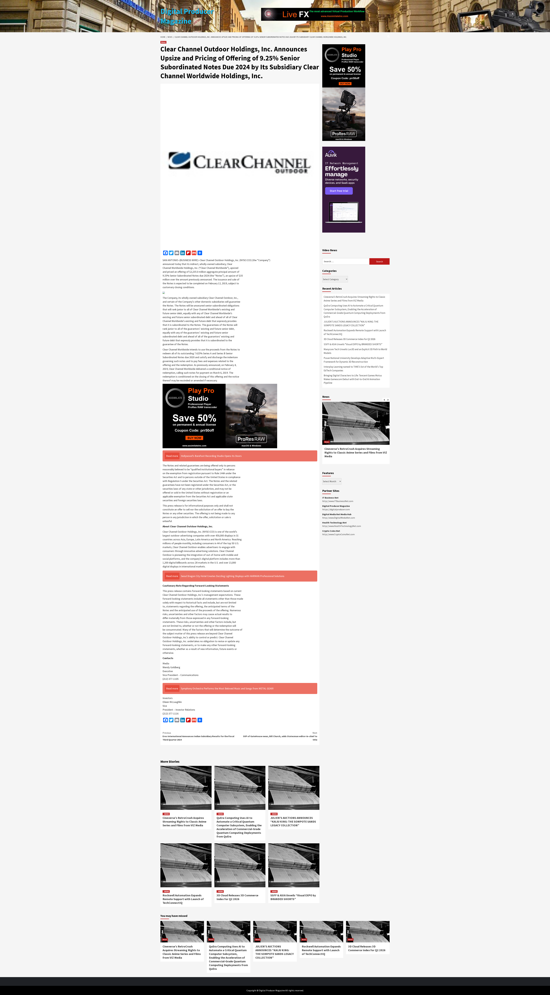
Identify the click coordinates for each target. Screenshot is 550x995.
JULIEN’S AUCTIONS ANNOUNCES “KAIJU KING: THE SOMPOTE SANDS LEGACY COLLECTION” (293, 821)
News (163, 42)
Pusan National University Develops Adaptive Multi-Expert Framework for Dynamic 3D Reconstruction (354, 445)
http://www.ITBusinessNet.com (337, 587)
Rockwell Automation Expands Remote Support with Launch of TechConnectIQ (183, 898)
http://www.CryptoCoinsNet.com (338, 620)
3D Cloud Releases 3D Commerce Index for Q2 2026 (237, 897)
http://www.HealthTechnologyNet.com (341, 611)
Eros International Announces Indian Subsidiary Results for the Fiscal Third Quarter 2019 (198, 736)
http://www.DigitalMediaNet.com (338, 603)
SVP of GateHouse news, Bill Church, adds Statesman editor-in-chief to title (280, 736)
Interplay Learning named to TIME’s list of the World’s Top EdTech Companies (353, 454)
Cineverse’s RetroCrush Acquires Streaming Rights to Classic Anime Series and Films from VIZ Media (184, 821)
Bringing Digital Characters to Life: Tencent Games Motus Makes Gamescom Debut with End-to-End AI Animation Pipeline (353, 465)
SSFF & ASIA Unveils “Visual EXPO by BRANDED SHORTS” (293, 897)
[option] (356, 520)
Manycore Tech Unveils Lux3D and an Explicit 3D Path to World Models (355, 437)
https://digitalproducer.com (336, 595)
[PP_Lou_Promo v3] (220, 415)
